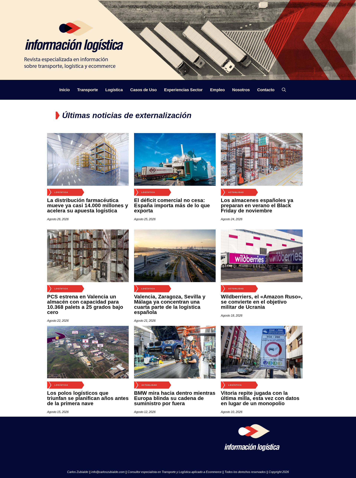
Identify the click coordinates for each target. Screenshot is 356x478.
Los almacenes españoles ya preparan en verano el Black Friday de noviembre (257, 205)
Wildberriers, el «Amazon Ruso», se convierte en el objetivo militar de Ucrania (261, 302)
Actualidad (236, 192)
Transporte (87, 89)
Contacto (265, 89)
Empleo (217, 89)
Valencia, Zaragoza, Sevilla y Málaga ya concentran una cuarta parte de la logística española (169, 304)
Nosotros (241, 89)
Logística (114, 89)
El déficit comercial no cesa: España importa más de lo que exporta (172, 205)
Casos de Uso (143, 89)
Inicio (64, 89)
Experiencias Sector (183, 89)
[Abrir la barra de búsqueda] (284, 89)
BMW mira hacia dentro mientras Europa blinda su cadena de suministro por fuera (174, 398)
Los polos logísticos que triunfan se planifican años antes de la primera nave (88, 398)
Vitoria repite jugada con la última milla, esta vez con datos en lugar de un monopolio (260, 398)
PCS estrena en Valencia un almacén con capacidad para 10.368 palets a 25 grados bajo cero (85, 304)
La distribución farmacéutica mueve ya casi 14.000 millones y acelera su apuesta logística (87, 205)
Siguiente (178, 434)
